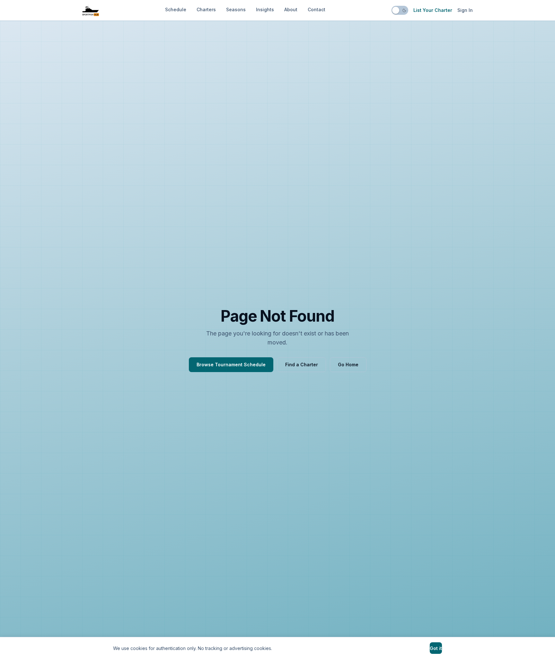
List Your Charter (432, 10)
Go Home (348, 364)
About (290, 9)
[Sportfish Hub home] (90, 10)
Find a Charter (301, 364)
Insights (265, 9)
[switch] (400, 10)
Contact (316, 9)
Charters (206, 9)
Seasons (236, 9)
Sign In (465, 10)
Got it (436, 648)
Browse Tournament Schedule (231, 364)
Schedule (175, 9)
